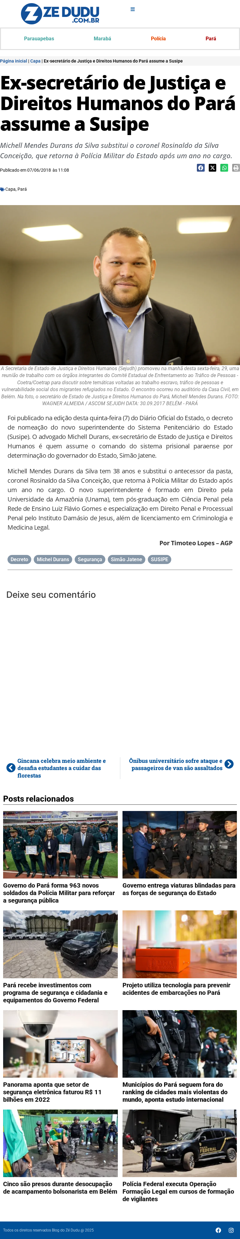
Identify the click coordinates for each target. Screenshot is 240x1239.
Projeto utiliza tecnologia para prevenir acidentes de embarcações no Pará (176, 988)
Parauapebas (39, 39)
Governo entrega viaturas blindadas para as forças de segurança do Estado (179, 889)
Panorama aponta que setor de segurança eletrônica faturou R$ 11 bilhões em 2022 (52, 1092)
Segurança (90, 559)
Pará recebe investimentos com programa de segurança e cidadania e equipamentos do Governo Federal (55, 992)
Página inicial (13, 60)
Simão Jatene (126, 559)
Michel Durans (53, 559)
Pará (211, 39)
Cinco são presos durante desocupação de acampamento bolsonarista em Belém (60, 1187)
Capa (35, 60)
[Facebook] (218, 1230)
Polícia (158, 39)
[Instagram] (231, 1230)
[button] (201, 168)
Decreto (19, 559)
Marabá (102, 39)
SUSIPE (159, 559)
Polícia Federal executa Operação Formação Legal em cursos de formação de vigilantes (178, 1191)
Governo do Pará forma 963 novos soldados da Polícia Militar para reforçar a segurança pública (59, 893)
